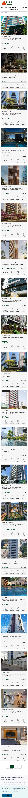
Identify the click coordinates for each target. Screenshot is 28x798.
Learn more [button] (15, 791)
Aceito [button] (7, 795)
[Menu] (25, 3)
